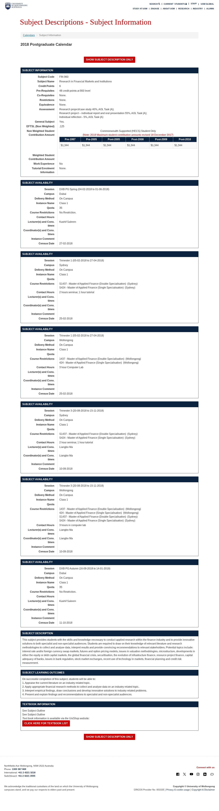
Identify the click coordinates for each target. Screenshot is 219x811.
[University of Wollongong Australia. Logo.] (16, 6)
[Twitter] (184, 774)
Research (183, 9)
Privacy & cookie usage (178, 789)
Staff (194, 4)
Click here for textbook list (46, 723)
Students (174, 4)
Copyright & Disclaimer (203, 789)
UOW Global (207, 4)
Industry (198, 9)
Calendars (29, 35)
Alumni (210, 9)
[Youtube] (191, 774)
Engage (155, 9)
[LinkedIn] (205, 774)
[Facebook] (178, 774)
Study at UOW (140, 9)
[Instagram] (198, 774)
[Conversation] (211, 774)
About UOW (169, 9)
